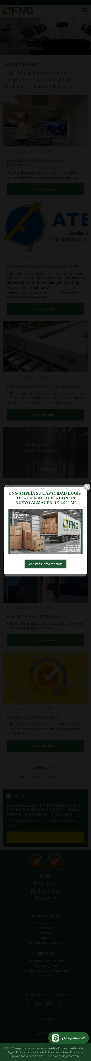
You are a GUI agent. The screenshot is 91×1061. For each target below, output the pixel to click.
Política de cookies (56, 1052)
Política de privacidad (29, 1052)
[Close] (87, 487)
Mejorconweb (70, 1056)
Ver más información (45, 564)
